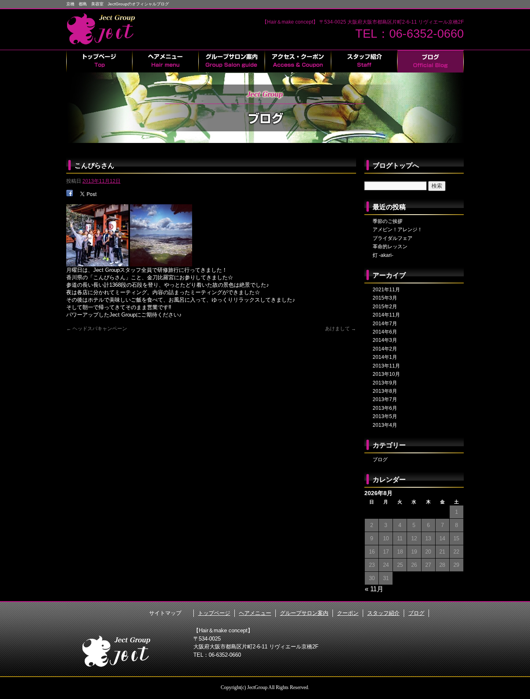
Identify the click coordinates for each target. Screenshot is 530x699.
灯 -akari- (383, 255)
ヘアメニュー (165, 61)
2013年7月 (385, 399)
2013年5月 (385, 416)
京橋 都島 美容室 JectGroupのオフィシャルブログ (117, 4)
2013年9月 (385, 383)
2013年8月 (385, 391)
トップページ (99, 61)
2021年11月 (386, 290)
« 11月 (374, 589)
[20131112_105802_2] (161, 263)
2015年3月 (385, 298)
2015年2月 (385, 307)
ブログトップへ (396, 165)
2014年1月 (385, 357)
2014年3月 (385, 340)
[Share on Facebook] (69, 193)
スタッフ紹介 (364, 61)
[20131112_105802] (97, 263)
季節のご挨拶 (387, 221)
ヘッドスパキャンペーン (96, 328)
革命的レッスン (390, 246)
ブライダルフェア (392, 238)
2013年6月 (385, 408)
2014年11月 (386, 315)
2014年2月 (385, 349)
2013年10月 (386, 374)
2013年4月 (385, 425)
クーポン (298, 61)
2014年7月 (385, 324)
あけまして (340, 328)
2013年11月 (386, 366)
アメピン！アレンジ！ (397, 229)
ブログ (431, 61)
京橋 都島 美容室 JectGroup (103, 29)
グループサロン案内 (232, 61)
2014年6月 (385, 332)
